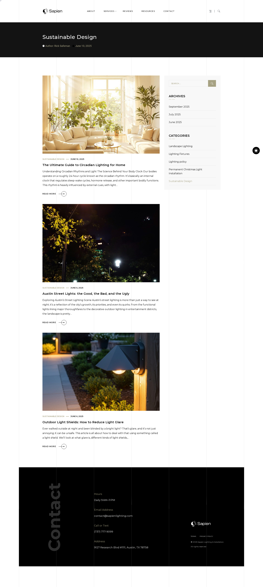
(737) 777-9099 (103, 531)
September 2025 (179, 106)
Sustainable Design (53, 159)
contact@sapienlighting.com (113, 515)
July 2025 (175, 114)
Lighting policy (178, 161)
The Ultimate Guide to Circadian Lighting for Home (83, 165)
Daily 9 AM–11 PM (104, 499)
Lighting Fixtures (179, 154)
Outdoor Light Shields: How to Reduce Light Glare (83, 422)
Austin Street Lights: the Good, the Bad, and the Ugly (85, 293)
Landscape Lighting (181, 146)
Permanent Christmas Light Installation (185, 171)
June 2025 (175, 122)
